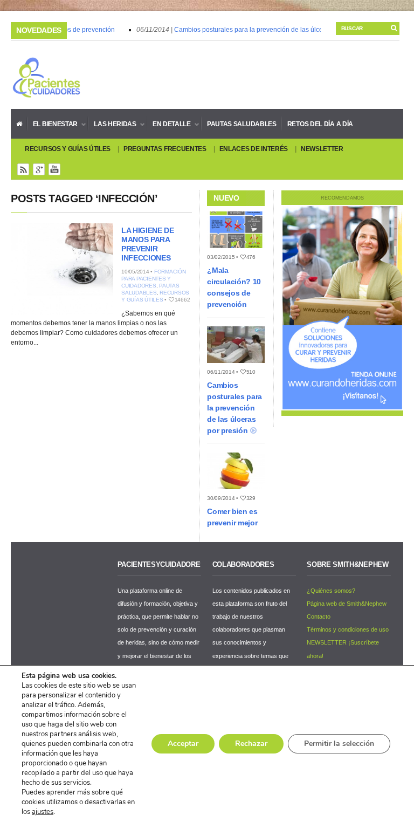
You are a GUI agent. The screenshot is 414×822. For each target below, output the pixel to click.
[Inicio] (19, 123)
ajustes (42, 812)
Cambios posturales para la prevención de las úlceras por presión (265, 29)
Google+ (38, 169)
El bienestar (52, 124)
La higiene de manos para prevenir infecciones (147, 244)
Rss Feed (23, 169)
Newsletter (322, 149)
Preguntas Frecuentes (164, 149)
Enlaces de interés (253, 149)
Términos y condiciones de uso (348, 629)
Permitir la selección (339, 743)
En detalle (169, 124)
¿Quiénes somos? (331, 590)
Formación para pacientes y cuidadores (153, 279)
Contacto (318, 616)
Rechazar (251, 743)
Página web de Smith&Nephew (347, 603)
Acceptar (183, 743)
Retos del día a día (320, 124)
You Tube (54, 169)
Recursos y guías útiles (68, 149)
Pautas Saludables (242, 124)
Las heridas (112, 124)
